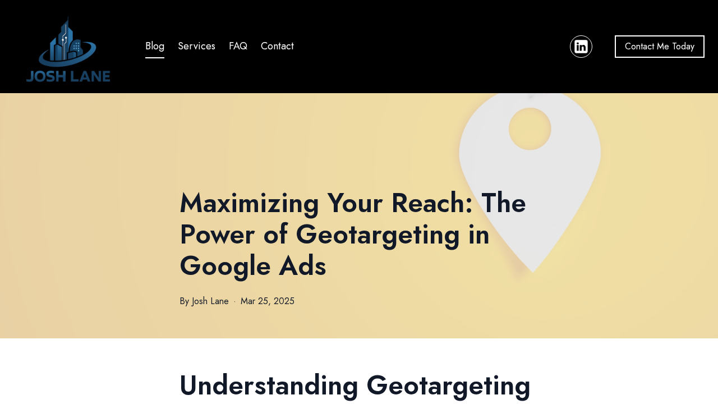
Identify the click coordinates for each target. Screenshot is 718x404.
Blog (154, 46)
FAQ (238, 46)
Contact (277, 46)
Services (196, 46)
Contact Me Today (659, 46)
